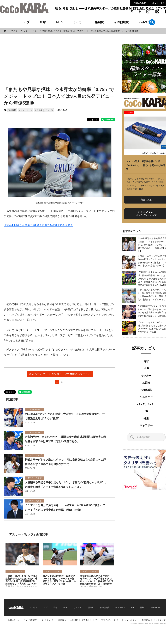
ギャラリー (146, 425)
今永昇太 (39, 110)
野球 (43, 22)
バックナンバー (146, 404)
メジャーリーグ (25, 110)
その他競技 (121, 22)
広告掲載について (89, 620)
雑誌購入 (62, 620)
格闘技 (99, 22)
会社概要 (74, 620)
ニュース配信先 (30, 620)
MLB (59, 22)
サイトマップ (159, 620)
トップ (25, 22)
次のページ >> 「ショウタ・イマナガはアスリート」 (59, 373)
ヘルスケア (146, 22)
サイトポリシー (131, 620)
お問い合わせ (139, 3)
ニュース (49, 110)
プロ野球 (12, 110)
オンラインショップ (38, 607)
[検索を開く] (152, 22)
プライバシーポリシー (111, 620)
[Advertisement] (56, 61)
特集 (146, 418)
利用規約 (146, 620)
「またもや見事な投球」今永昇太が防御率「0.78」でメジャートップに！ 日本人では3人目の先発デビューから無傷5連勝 (85, 31)
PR (146, 411)
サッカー (79, 22)
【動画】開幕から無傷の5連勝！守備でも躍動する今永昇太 (38, 225)
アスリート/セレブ (19, 31)
